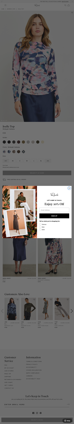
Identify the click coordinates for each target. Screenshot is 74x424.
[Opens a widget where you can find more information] (67, 421)
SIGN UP (54, 216)
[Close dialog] (69, 188)
